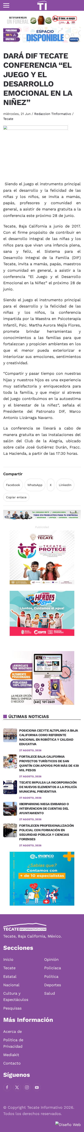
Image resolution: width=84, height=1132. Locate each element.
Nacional (11, 985)
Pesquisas (12, 1008)
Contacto (12, 1063)
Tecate (8, 119)
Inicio (8, 959)
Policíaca (52, 968)
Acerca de (12, 1031)
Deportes (52, 985)
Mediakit (11, 1054)
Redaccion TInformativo (52, 114)
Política (51, 976)
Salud (49, 993)
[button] (6, 5)
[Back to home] (42, 5)
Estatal (10, 976)
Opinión (51, 959)
